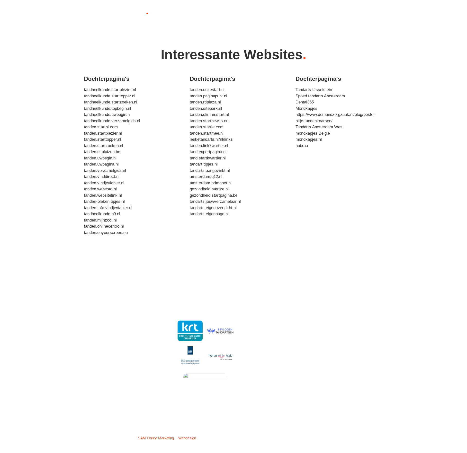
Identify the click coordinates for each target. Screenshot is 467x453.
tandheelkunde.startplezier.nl (110, 89)
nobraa (302, 145)
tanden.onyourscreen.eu (106, 232)
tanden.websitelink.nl (103, 195)
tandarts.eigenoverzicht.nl (213, 207)
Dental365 (305, 102)
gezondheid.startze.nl (209, 189)
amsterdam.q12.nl (206, 176)
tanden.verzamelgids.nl (105, 170)
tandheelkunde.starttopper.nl (109, 96)
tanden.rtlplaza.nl (205, 102)
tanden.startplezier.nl (103, 133)
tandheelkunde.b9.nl (102, 214)
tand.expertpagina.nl (208, 151)
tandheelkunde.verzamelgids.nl (112, 121)
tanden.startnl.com (101, 127)
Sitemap (376, 438)
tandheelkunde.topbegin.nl (107, 108)
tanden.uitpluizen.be (102, 151)
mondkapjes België (313, 133)
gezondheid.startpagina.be (213, 195)
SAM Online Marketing (156, 438)
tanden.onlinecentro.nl (104, 226)
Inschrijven (171, 13)
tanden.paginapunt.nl (208, 96)
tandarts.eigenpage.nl (209, 214)
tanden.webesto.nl (100, 189)
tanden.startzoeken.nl (103, 145)
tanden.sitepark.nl (206, 108)
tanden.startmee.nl (207, 133)
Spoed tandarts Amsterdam (320, 96)
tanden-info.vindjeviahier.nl (108, 207)
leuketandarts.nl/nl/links (211, 139)
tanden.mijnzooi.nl (100, 220)
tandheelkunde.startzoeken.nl (110, 102)
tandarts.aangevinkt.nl (210, 170)
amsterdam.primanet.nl (211, 183)
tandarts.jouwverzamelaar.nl (215, 201)
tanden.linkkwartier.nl (209, 145)
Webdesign (187, 438)
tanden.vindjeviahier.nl (104, 183)
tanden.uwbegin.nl (100, 158)
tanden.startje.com (207, 127)
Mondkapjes (306, 108)
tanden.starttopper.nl (102, 139)
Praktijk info (229, 13)
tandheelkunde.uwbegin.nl (107, 114)
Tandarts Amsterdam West (320, 127)
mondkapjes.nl (309, 139)
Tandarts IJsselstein (314, 89)
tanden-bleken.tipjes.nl (104, 201)
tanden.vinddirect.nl (101, 176)
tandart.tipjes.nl (204, 164)
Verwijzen (199, 13)
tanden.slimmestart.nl (209, 114)
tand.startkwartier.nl (208, 158)
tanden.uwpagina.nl (101, 164)
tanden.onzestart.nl (207, 89)
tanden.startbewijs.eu (209, 121)
